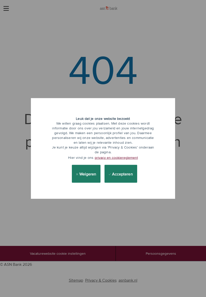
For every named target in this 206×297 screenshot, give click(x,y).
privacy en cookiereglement (116, 158)
